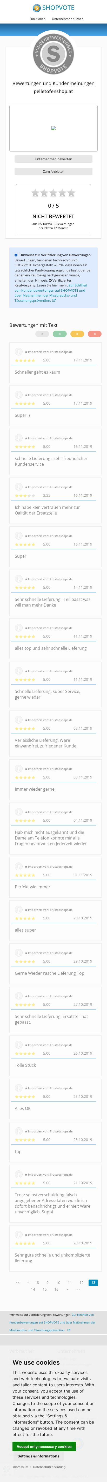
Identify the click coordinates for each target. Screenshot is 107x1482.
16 (56, 1289)
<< (18, 1282)
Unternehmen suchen (67, 19)
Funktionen (37, 19)
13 (93, 1282)
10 (58, 1282)
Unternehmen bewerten (53, 159)
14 (33, 1289)
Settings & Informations (38, 1456)
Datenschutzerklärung (49, 1467)
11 (70, 1282)
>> (78, 1289)
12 (81, 1282)
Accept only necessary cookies (44, 1446)
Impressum (20, 1467)
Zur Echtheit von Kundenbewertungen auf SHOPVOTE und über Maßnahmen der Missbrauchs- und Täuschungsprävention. (51, 293)
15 (45, 1289)
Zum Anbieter (53, 171)
